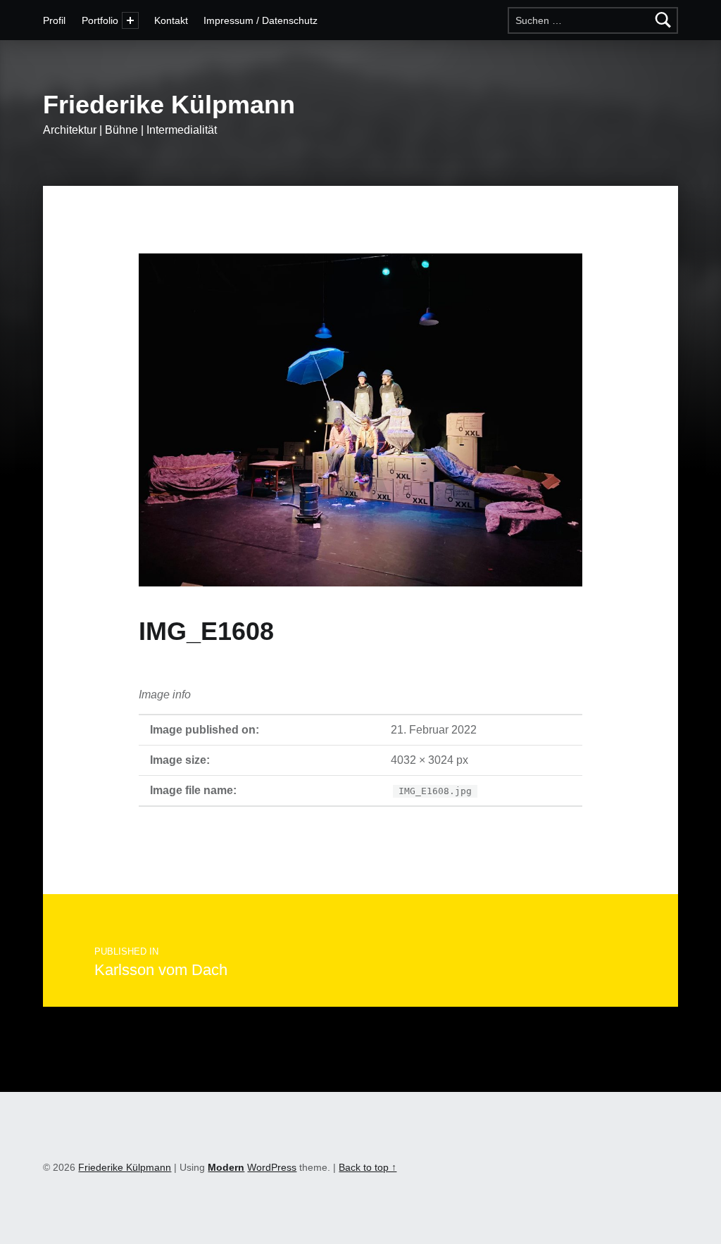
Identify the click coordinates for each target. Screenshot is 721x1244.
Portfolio (100, 20)
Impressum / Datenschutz (260, 20)
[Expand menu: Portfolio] (130, 20)
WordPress (271, 1167)
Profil (54, 20)
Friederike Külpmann (169, 104)
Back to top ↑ (367, 1167)
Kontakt (171, 20)
